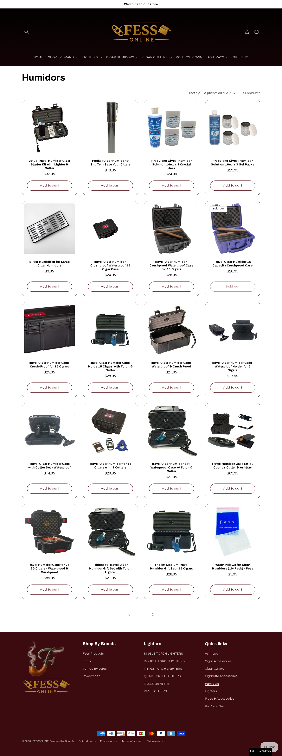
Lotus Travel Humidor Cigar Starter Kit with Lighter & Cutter (49, 164)
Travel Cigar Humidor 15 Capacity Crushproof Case (233, 263)
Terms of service (132, 741)
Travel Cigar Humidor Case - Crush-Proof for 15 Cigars (49, 364)
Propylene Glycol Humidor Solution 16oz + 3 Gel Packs (232, 162)
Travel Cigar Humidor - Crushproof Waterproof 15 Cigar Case (110, 265)
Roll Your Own (215, 706)
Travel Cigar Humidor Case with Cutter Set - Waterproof (49, 465)
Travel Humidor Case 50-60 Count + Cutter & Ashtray (233, 465)
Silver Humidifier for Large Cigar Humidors (49, 263)
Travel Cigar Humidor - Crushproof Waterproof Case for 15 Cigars (171, 265)
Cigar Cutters (215, 668)
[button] (26, 31)
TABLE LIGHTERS (157, 683)
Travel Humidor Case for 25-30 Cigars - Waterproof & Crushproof (49, 568)
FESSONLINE (40, 741)
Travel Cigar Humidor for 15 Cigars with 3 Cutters (110, 465)
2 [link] (153, 615)
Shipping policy (156, 741)
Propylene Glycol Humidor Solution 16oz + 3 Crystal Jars (171, 164)
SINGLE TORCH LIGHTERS (163, 653)
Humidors (212, 683)
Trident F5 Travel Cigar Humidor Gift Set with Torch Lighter (110, 568)
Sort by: (194, 93)
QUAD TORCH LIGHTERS (162, 676)
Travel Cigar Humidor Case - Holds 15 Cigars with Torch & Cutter (110, 366)
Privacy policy (108, 741)
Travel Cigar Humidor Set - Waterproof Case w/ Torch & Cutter (171, 467)
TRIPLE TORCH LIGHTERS (163, 668)
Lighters (211, 691)
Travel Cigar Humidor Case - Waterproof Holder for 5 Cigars (232, 366)
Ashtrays (211, 653)
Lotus (87, 661)
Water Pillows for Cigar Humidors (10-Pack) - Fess (232, 566)
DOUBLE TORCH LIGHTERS (164, 661)
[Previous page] (129, 615)
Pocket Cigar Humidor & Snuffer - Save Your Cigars (110, 162)
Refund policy (87, 741)
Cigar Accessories (218, 661)
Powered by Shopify (62, 741)
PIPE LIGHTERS (155, 691)
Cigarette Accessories (221, 676)
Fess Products (93, 653)
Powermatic (91, 676)
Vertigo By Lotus (95, 668)
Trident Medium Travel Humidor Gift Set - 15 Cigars (171, 566)
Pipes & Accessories (219, 698)
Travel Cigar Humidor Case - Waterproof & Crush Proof (171, 364)
